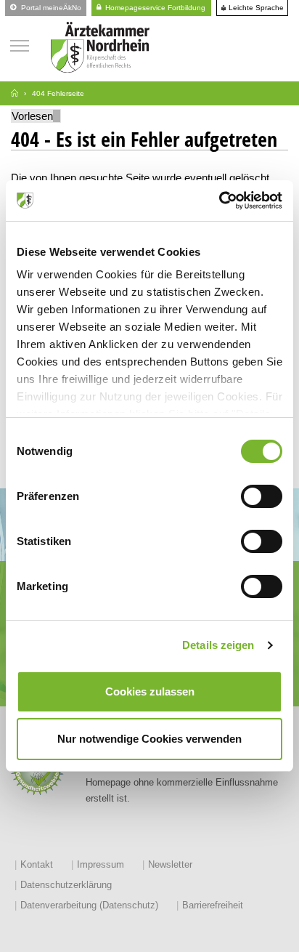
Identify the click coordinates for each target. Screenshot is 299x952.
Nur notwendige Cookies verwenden (149, 739)
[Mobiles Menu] (19, 44)
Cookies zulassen (149, 691)
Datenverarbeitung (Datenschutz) (89, 905)
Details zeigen (218, 645)
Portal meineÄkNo (50, 8)
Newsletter (170, 864)
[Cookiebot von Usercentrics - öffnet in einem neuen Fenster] (218, 200)
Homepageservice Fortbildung (154, 8)
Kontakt (36, 864)
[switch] (261, 496)
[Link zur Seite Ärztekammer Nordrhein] (14, 93)
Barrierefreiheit (212, 905)
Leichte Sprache (255, 8)
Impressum (100, 864)
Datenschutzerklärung (66, 884)
